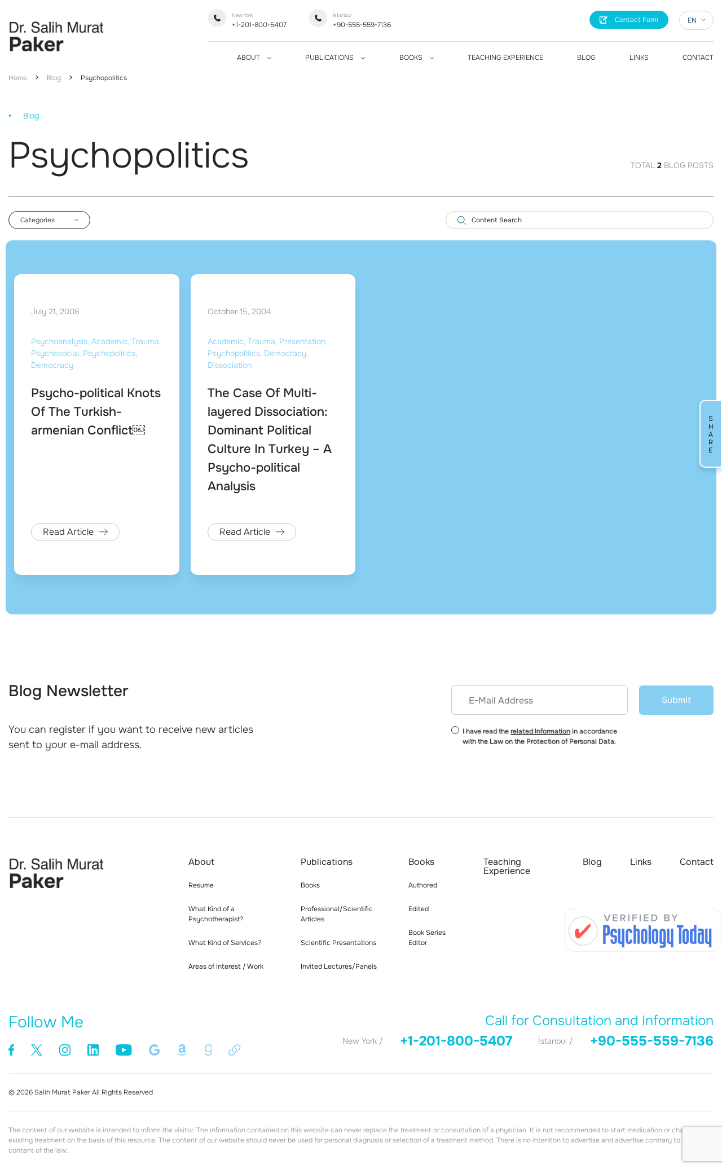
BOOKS (411, 57)
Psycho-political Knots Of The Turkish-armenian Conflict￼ (96, 411)
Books (310, 885)
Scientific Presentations (338, 942)
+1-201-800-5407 (259, 20)
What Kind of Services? (224, 942)
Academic (109, 341)
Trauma (145, 341)
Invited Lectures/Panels (339, 966)
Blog (54, 77)
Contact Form (636, 19)
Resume (201, 885)
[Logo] (56, 54)
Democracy (52, 365)
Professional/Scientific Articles (337, 914)
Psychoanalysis (59, 341)
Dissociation (230, 365)
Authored (422, 885)
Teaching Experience (506, 867)
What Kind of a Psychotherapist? (215, 914)
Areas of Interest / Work (225, 966)
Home (17, 77)
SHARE (710, 434)
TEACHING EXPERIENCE (505, 57)
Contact (697, 862)
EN (692, 20)
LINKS (639, 57)
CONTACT (698, 57)
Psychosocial (55, 353)
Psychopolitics (104, 77)
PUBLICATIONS (330, 57)
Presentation (302, 341)
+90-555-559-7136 (362, 20)
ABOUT (249, 57)
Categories (37, 220)
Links (640, 862)
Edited (418, 908)
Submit (676, 700)
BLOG (586, 57)
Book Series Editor (427, 937)
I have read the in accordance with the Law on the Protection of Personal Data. (540, 736)
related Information (540, 731)
